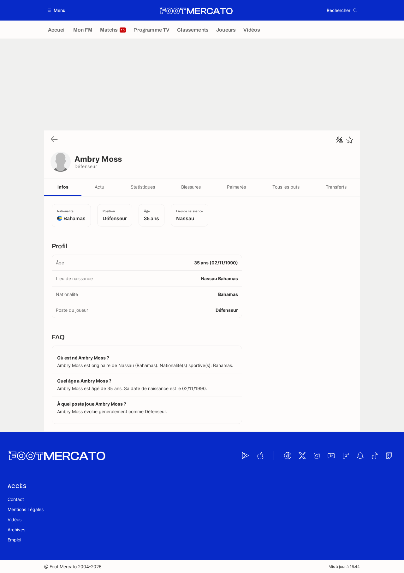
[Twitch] (389, 455)
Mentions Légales (26, 509)
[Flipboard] (345, 455)
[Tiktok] (374, 455)
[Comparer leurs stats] (339, 140)
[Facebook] (287, 455)
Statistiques (143, 187)
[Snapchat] (360, 455)
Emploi (14, 539)
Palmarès (236, 187)
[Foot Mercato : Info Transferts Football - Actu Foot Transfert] (196, 10)
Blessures (191, 187)
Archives (16, 529)
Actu (99, 187)
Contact (16, 499)
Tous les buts (286, 187)
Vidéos (14, 519)
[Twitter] (302, 455)
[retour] (54, 140)
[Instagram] (316, 455)
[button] (56, 10)
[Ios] (260, 455)
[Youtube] (331, 455)
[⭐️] (350, 140)
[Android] (245, 455)
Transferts (336, 187)
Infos (62, 187)
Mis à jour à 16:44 (344, 566)
